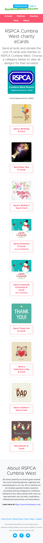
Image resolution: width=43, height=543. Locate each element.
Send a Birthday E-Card (21, 130)
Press (27, 519)
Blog (32, 519)
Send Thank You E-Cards (21, 329)
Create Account (20, 6)
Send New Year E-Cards (21, 168)
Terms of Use (6, 519)
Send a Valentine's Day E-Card (21, 369)
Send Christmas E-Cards (22, 246)
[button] (8, 16)
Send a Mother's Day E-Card (21, 206)
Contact (39, 519)
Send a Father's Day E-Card (21, 409)
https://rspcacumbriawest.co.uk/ (28, 504)
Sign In (33, 6)
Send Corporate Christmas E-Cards (21, 289)
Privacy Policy (18, 519)
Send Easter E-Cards (21, 447)
